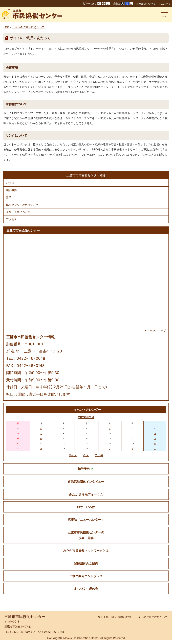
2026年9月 (86, 417)
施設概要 (11, 190)
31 (41, 428)
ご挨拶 (10, 182)
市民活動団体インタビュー (86, 481)
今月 (86, 455)
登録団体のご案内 (86, 563)
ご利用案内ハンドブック (86, 576)
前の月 (73, 455)
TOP (6, 27)
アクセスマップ (156, 330)
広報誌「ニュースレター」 (86, 519)
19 (155, 438)
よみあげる (164, 3)
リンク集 (103, 617)
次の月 (99, 455)
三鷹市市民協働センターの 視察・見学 (86, 535)
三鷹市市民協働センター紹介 (86, 175)
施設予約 (84, 469)
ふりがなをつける (146, 3)
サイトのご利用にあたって (28, 27)
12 (155, 433)
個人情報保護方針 (122, 617)
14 (41, 438)
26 (155, 443)
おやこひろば (86, 507)
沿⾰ (8, 197)
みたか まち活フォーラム (86, 494)
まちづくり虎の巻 (86, 588)
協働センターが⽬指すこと (22, 204)
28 (41, 448)
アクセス (11, 219)
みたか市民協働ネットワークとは (86, 550)
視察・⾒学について (18, 212)
